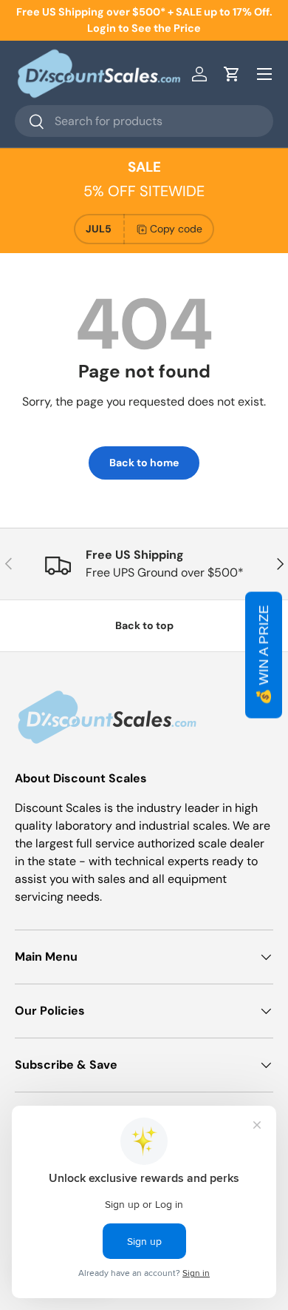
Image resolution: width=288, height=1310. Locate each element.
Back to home (144, 462)
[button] (232, 74)
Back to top (144, 625)
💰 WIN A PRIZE (263, 655)
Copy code (176, 228)
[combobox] (144, 121)
